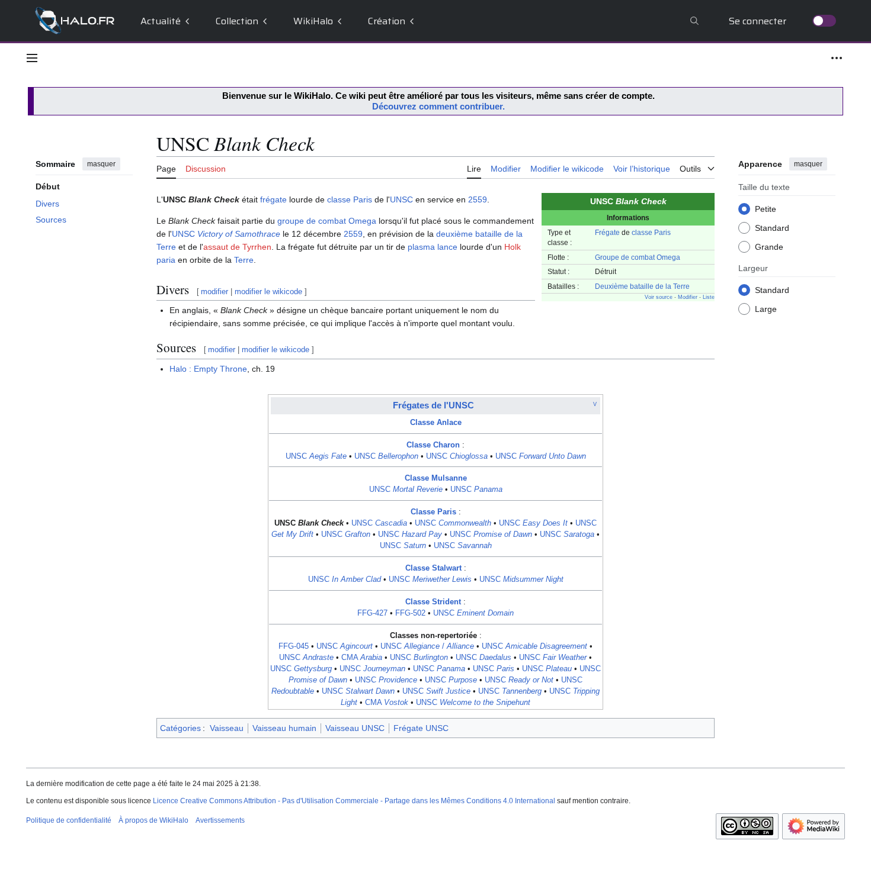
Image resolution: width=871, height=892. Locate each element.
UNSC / (427, 646)
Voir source (659, 297)
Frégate (607, 232)
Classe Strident (433, 602)
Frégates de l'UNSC (433, 405)
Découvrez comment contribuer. (438, 106)
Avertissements (220, 820)
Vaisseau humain (284, 728)
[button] (32, 58)
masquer (101, 164)
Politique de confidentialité (68, 820)
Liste (709, 297)
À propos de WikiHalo (153, 820)
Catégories (180, 728)
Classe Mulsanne (436, 478)
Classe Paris (433, 512)
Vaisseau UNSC (355, 728)
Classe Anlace (436, 422)
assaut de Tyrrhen (237, 247)
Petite (765, 208)
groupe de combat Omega (326, 221)
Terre (244, 260)
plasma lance (432, 247)
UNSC (401, 199)
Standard (772, 227)
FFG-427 (372, 613)
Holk (512, 247)
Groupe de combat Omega (637, 257)
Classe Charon (433, 445)
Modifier (687, 297)
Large (766, 308)
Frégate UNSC (421, 728)
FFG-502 (410, 613)
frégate (273, 199)
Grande (769, 246)
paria (165, 260)
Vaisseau (227, 728)
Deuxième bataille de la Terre (642, 286)
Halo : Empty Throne (208, 368)
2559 (477, 199)
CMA (361, 657)
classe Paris (651, 232)
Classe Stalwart (433, 568)
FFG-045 (293, 646)
